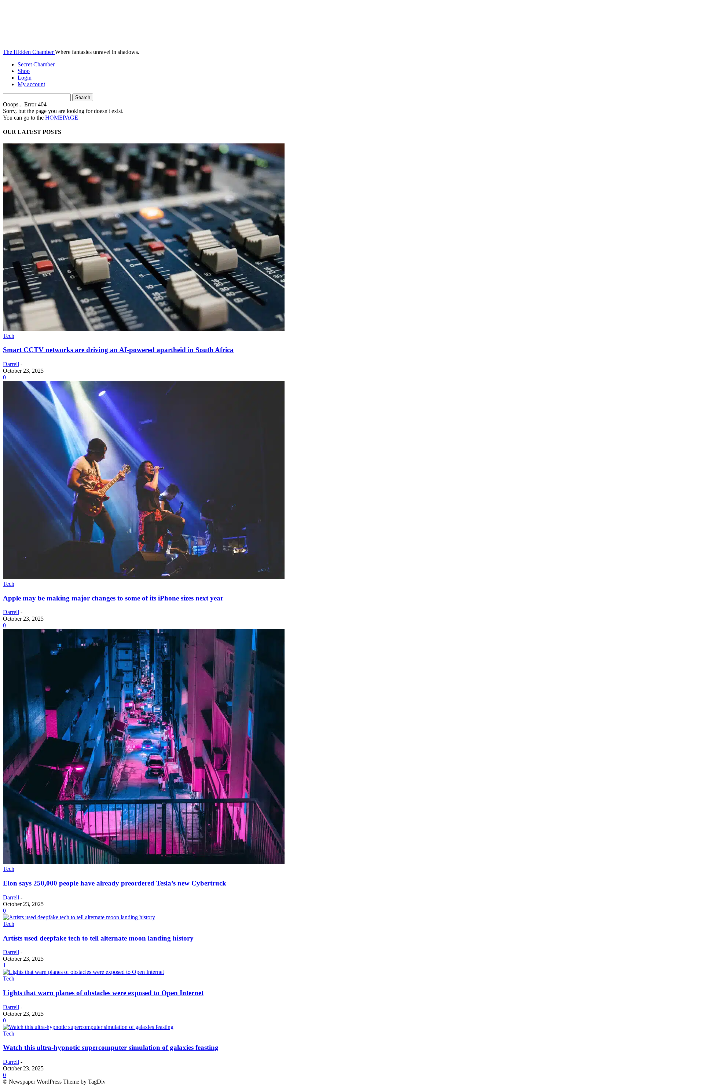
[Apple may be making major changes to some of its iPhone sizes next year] (144, 577)
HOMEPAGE (61, 117)
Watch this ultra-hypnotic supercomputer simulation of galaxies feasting (111, 1047)
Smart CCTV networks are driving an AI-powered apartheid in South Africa (118, 350)
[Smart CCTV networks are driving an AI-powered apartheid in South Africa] (144, 329)
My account (31, 84)
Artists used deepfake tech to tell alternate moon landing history (98, 938)
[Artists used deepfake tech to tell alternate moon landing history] (79, 917)
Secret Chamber (36, 64)
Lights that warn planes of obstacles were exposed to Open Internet (103, 993)
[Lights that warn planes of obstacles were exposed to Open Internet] (83, 972)
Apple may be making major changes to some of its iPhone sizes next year (113, 598)
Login (25, 77)
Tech (8, 336)
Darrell (11, 364)
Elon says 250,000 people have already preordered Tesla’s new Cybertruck (114, 883)
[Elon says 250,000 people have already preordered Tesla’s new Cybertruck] (144, 862)
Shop (24, 71)
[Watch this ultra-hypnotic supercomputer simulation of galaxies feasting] (88, 1027)
